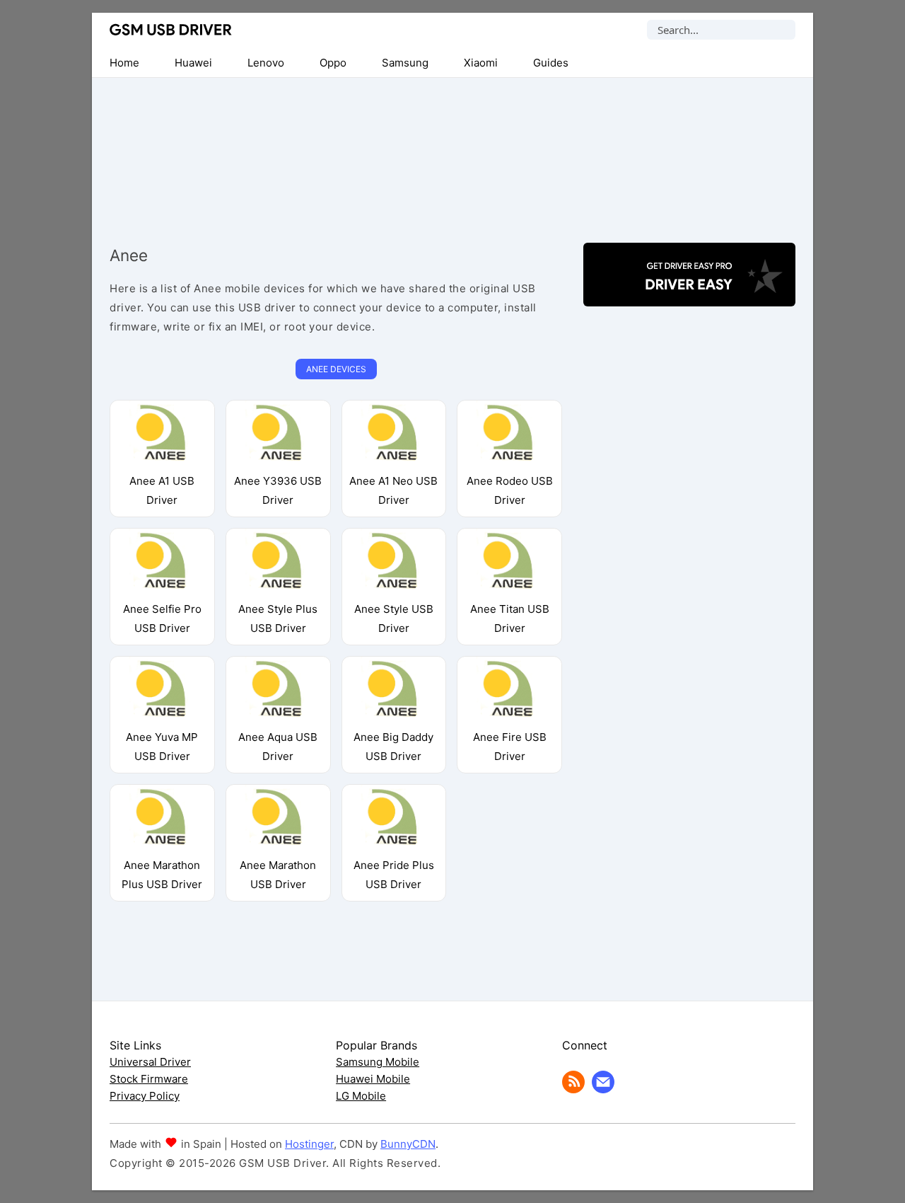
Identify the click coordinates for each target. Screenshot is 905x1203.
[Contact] (603, 1089)
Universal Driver (150, 1062)
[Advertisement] (452, 148)
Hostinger (309, 1144)
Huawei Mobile (373, 1079)
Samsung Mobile (377, 1062)
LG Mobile (361, 1096)
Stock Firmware (149, 1079)
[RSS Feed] (573, 1089)
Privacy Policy (145, 1096)
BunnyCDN (408, 1144)
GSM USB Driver (171, 29)
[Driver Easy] (689, 294)
